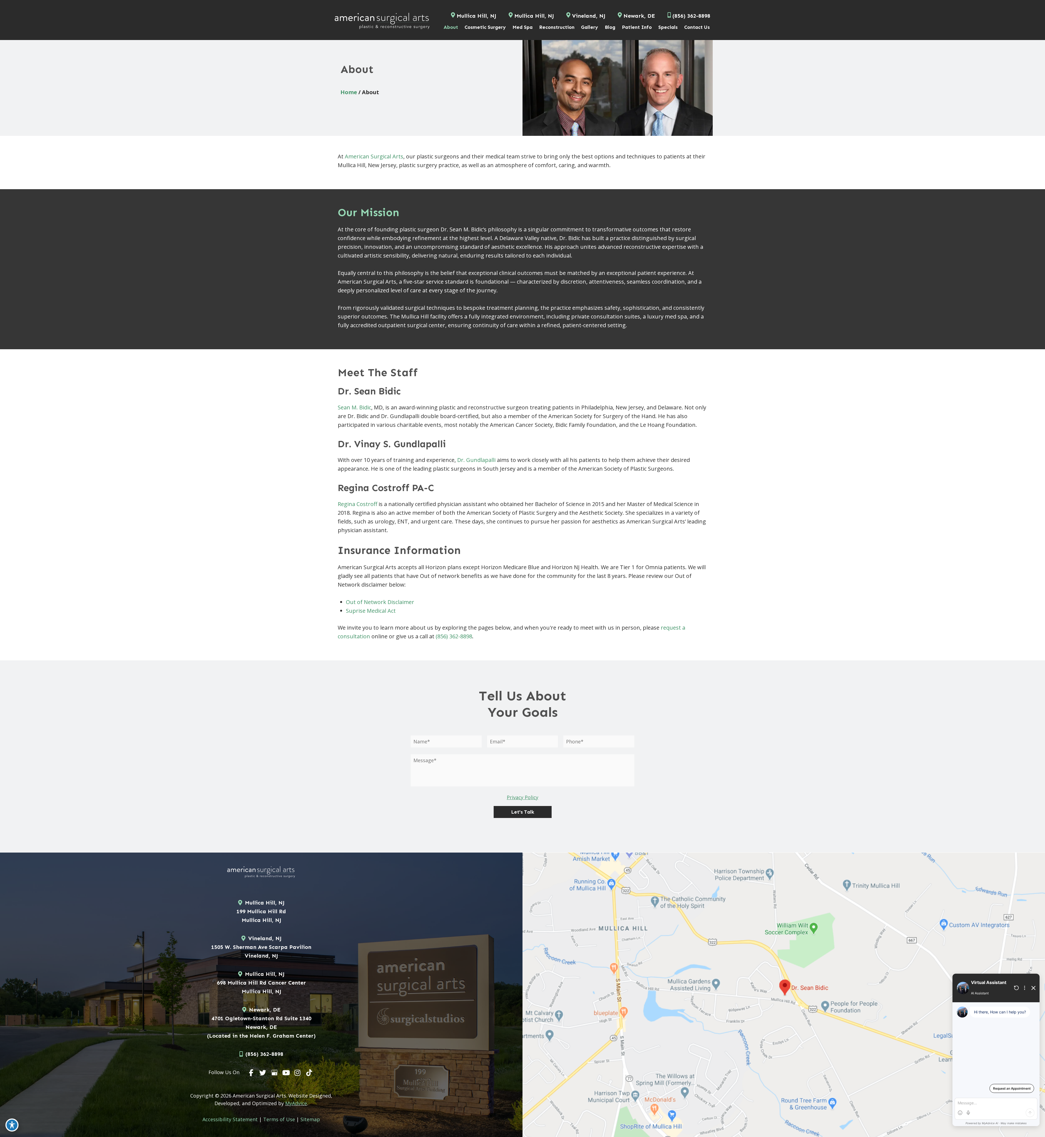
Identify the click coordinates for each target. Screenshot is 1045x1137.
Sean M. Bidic (354, 407)
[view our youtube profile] (286, 1073)
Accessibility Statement (230, 1119)
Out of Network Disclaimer (380, 602)
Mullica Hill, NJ (476, 16)
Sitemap (310, 1119)
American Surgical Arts (374, 156)
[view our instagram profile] (298, 1073)
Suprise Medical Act (371, 610)
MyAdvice (296, 1103)
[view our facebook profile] (251, 1073)
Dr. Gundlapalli (476, 460)
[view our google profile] (274, 1073)
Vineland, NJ (588, 16)
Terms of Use (279, 1119)
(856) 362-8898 (454, 636)
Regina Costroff (357, 504)
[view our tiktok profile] (309, 1073)
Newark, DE (639, 16)
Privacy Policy (522, 797)
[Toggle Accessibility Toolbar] (12, 1125)
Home (348, 92)
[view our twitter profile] (263, 1073)
